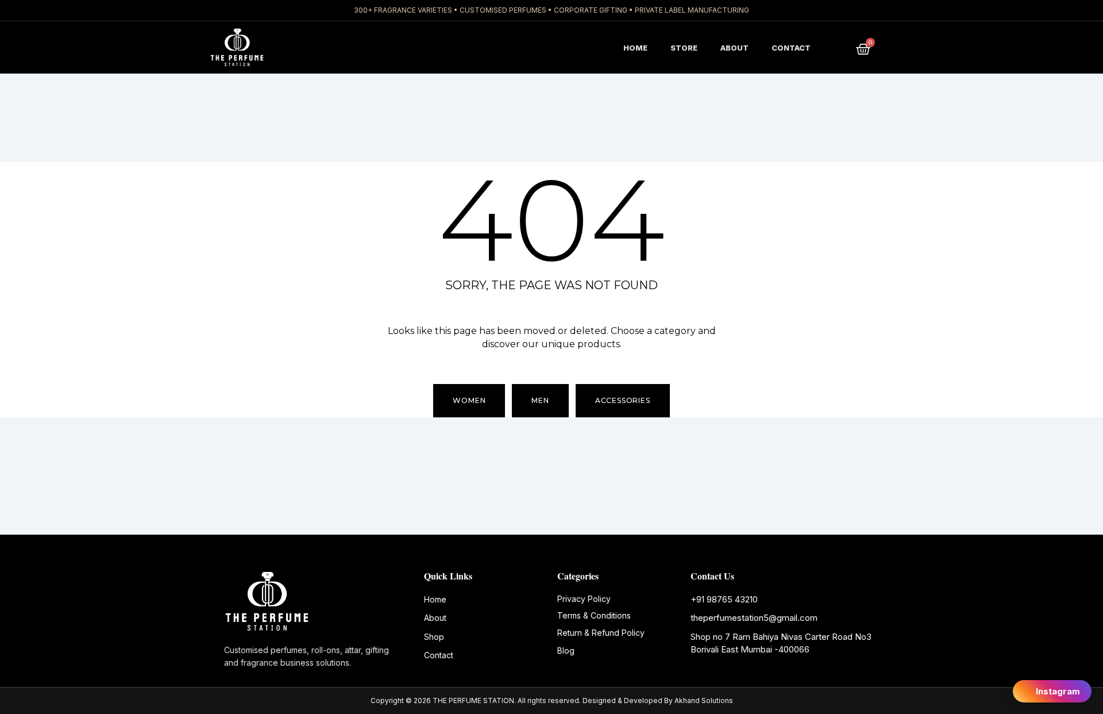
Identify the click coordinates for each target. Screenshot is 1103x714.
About (734, 47)
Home (635, 47)
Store (683, 47)
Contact (791, 47)
